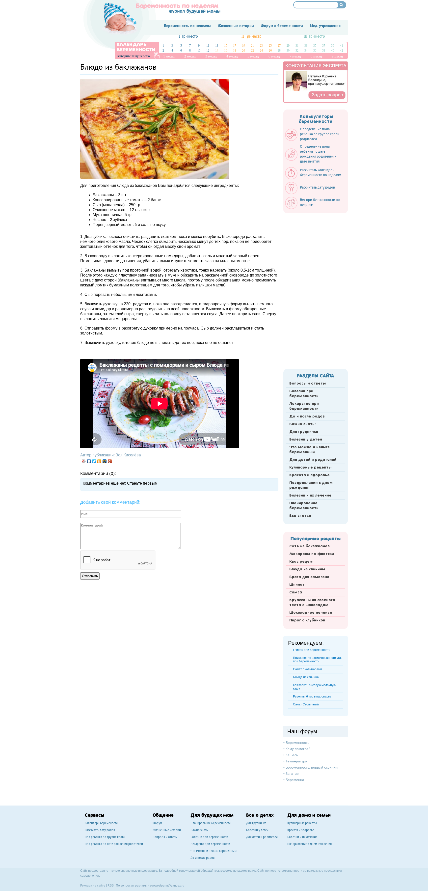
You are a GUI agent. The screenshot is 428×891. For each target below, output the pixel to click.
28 (279, 50)
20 (243, 50)
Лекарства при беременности (304, 406)
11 (207, 45)
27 (279, 45)
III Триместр (314, 36)
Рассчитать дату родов (100, 830)
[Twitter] (94, 461)
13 (216, 45)
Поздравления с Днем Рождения (309, 844)
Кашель (292, 755)
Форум (157, 823)
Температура (296, 761)
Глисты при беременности (311, 650)
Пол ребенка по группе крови (105, 837)
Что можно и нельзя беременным (309, 450)
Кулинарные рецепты (310, 467)
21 (252, 45)
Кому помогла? (298, 749)
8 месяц (316, 56)
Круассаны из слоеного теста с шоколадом (312, 602)
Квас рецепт (301, 561)
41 (341, 45)
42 (341, 50)
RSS (110, 885)
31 (296, 45)
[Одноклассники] (99, 461)
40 (332, 50)
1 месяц (169, 56)
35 (314, 45)
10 (198, 50)
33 (305, 45)
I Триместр (188, 36)
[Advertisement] (315, 289)
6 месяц (274, 56)
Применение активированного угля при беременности (318, 659)
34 (305, 50)
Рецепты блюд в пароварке (312, 696)
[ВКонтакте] (89, 461)
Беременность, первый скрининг (312, 767)
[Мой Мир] (104, 461)
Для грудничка (303, 432)
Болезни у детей (305, 439)
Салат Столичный (306, 704)
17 (234, 45)
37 (323, 45)
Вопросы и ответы (307, 383)
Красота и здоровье (309, 475)
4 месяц (232, 56)
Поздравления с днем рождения (311, 485)
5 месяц (253, 56)
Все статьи (300, 516)
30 (288, 50)
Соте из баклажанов (309, 546)
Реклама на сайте (92, 885)
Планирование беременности (304, 505)
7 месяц (295, 56)
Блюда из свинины (307, 569)
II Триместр (251, 36)
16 (225, 50)
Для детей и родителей (312, 460)
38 (323, 50)
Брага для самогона (309, 577)
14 (216, 50)
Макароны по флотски (311, 554)
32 (296, 50)
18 (234, 50)
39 (332, 45)
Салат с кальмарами (307, 669)
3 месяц (211, 56)
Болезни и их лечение (310, 495)
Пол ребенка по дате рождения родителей (114, 844)
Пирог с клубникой (307, 620)
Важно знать (199, 830)
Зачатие (292, 774)
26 (270, 50)
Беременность (297, 743)
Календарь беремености (101, 823)
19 (243, 45)
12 (207, 50)
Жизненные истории (167, 830)
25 (270, 45)
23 (261, 45)
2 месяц (190, 56)
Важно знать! (302, 424)
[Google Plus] (109, 461)
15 (225, 45)
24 (261, 50)
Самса (295, 592)
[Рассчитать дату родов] (312, 193)
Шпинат (297, 584)
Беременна (295, 780)
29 (288, 45)
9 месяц (337, 56)
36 (314, 50)
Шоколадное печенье (310, 612)
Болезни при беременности (304, 394)
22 (252, 50)
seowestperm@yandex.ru (167, 885)
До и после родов (307, 416)
